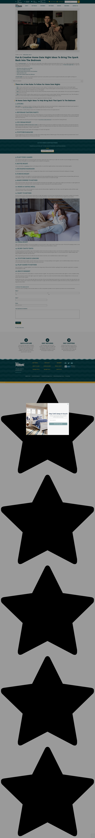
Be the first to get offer (58, 423)
